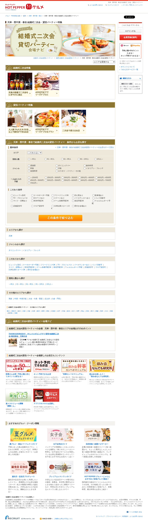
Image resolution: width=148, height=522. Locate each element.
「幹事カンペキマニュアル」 (73, 374)
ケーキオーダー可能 (41, 195)
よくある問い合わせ (96, 5)
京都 (24, 311)
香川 (92, 311)
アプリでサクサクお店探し (44, 404)
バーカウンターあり (82, 198)
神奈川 (14, 311)
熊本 (101, 311)
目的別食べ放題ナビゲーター (97, 444)
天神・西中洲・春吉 (35, 16)
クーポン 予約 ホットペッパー (133, 5)
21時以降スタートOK (17, 270)
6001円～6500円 (87, 180)
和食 (32, 168)
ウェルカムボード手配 (73, 267)
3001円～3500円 (70, 178)
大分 (106, 311)
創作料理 (89, 166)
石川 (73, 311)
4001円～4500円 (104, 178)
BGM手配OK (39, 201)
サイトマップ (100, 516)
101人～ (100, 159)
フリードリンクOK (61, 195)
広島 (87, 311)
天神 (10, 236)
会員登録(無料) (130, 37)
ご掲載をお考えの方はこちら (63, 518)
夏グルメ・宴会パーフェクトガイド (23, 444)
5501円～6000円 (70, 180)
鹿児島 (10, 313)
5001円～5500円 (54, 180)
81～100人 (84, 159)
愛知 (47, 311)
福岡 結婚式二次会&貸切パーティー (67, 58)
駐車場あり (99, 195)
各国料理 (33, 171)
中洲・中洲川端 (20, 299)
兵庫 (33, 311)
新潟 (68, 311)
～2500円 (34, 178)
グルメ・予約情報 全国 (12, 16)
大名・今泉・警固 (35, 299)
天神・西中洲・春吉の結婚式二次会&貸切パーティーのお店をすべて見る (85, 147)
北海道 (53, 311)
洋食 (60, 168)
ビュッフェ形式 (19, 195)
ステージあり (59, 198)
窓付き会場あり (80, 206)
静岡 (43, 311)
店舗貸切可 (17, 206)
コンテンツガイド (113, 5)
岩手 (58, 311)
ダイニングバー (64, 166)
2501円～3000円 (54, 178)
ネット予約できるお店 (42, 374)
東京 (8, 311)
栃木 (19, 311)
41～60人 (50, 159)
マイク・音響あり (20, 201)
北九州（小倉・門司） (53, 299)
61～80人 (67, 159)
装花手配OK (79, 201)
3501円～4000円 (87, 178)
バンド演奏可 (100, 198)
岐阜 (38, 311)
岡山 (82, 311)
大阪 (28, 311)
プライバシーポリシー (113, 516)
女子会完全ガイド (60, 444)
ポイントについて (128, 67)
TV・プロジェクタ (20, 198)
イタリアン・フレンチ (94, 168)
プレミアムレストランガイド (60, 476)
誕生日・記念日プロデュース (23, 476)
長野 (77, 311)
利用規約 (125, 516)
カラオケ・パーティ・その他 (69, 171)
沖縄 (15, 313)
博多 (10, 299)
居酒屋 (33, 166)
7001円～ (34, 183)
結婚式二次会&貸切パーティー (43, 58)
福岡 (24, 16)
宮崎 (111, 311)
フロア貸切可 (39, 206)
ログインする (130, 31)
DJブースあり (39, 198)
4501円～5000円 (37, 180)
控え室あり (78, 195)
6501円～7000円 (104, 180)
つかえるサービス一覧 (129, 69)
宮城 (63, 311)
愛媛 (97, 311)
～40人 (33, 159)
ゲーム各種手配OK (61, 201)
